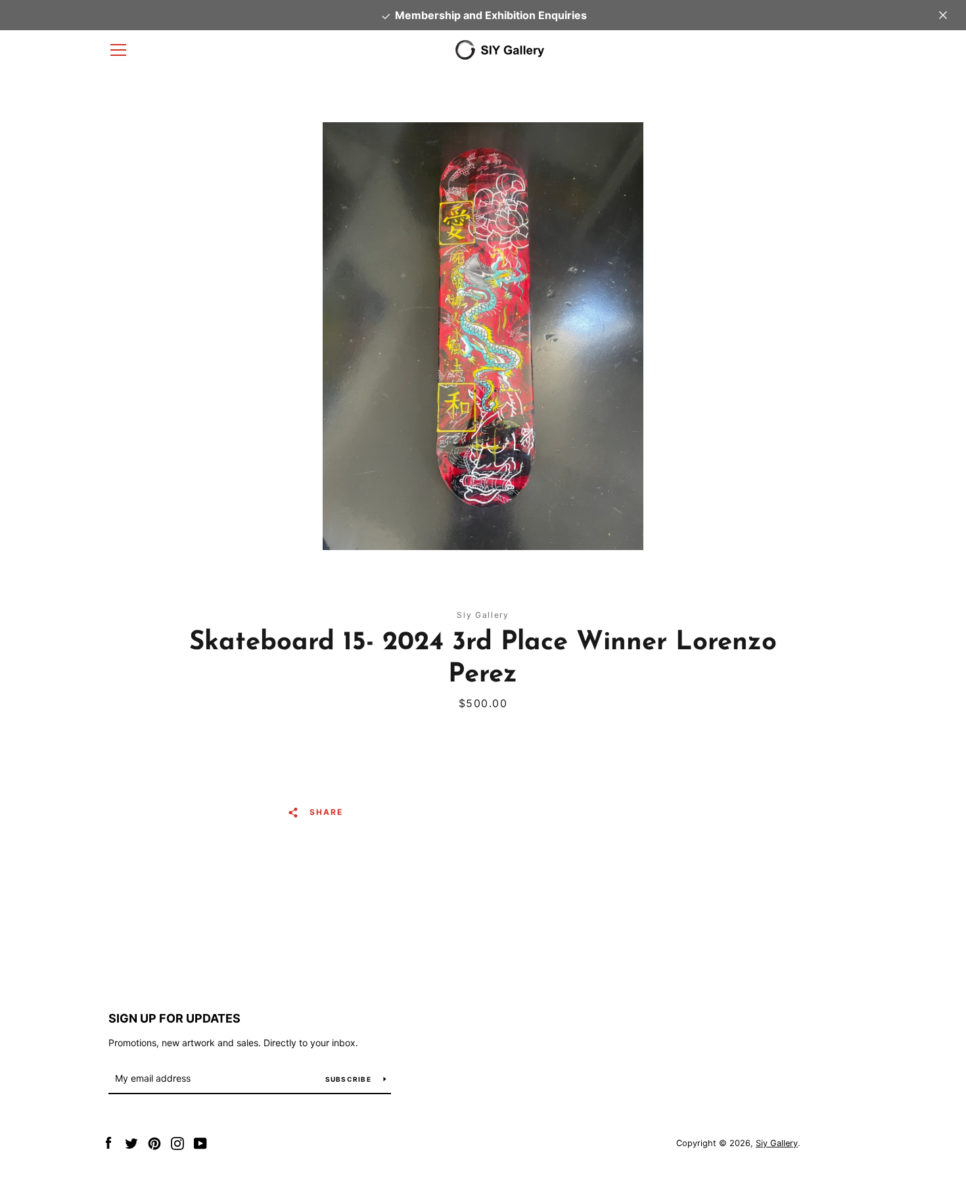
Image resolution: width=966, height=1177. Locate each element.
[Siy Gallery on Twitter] (131, 1142)
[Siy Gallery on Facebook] (108, 1142)
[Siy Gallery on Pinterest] (154, 1142)
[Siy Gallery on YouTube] (200, 1142)
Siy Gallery (777, 1143)
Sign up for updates (174, 1018)
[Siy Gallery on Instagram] (177, 1142)
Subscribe (349, 1079)
